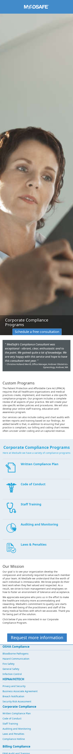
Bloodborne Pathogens (16, 653)
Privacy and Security (14, 686)
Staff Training (10, 723)
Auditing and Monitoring (17, 728)
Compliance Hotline (14, 739)
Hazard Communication (16, 658)
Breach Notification (13, 696)
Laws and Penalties (13, 733)
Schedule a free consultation (37, 331)
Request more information (37, 637)
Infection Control (12, 674)
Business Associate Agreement (20, 691)
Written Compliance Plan (17, 713)
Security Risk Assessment (17, 701)
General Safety (11, 669)
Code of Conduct (12, 718)
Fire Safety (8, 663)
